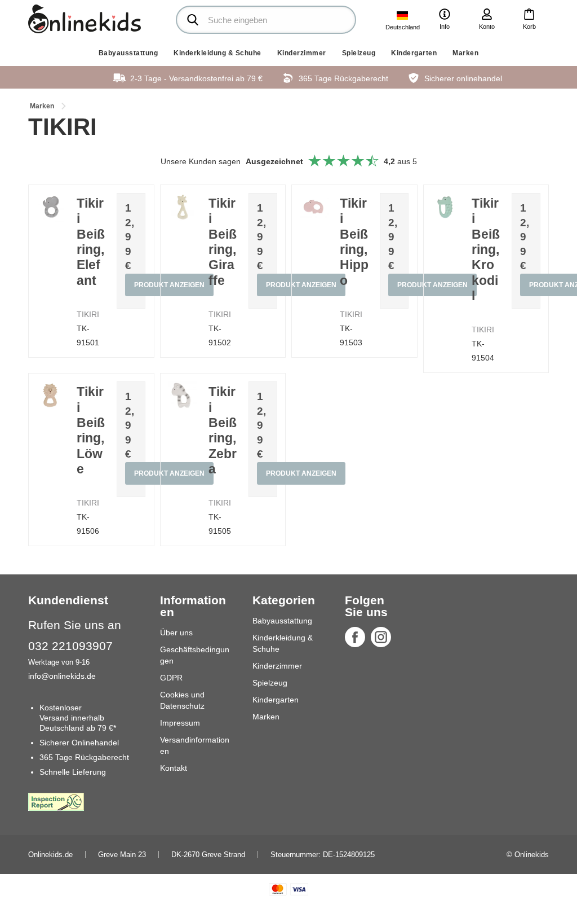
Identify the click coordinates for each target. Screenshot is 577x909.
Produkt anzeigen (301, 473)
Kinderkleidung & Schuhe (217, 53)
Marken (465, 53)
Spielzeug (359, 53)
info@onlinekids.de (62, 675)
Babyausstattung (128, 53)
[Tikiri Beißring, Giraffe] (182, 207)
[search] (266, 20)
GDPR (171, 677)
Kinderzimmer (301, 53)
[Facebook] (355, 637)
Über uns (176, 632)
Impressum (180, 722)
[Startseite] (84, 19)
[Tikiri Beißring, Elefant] (51, 207)
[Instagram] (381, 637)
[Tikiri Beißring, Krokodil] (446, 207)
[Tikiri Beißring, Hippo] (314, 207)
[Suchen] (192, 19)
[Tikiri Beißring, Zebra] (182, 395)
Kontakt (173, 767)
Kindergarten (414, 53)
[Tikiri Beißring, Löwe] (51, 395)
